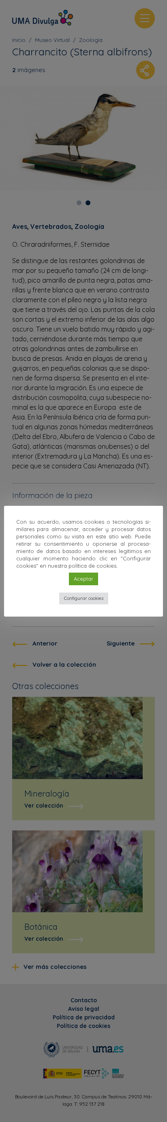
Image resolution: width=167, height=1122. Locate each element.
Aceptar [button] (83, 578)
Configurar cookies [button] (83, 598)
